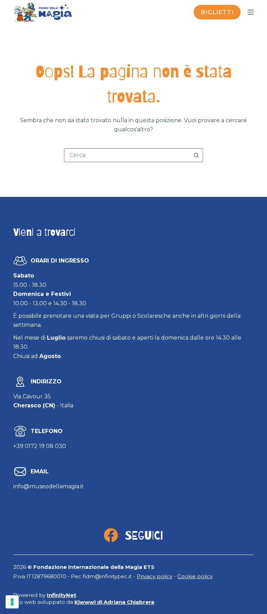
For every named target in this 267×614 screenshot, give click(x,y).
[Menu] (251, 12)
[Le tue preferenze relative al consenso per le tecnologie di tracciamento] (12, 601)
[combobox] (126, 155)
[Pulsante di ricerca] (196, 155)
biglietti (217, 12)
